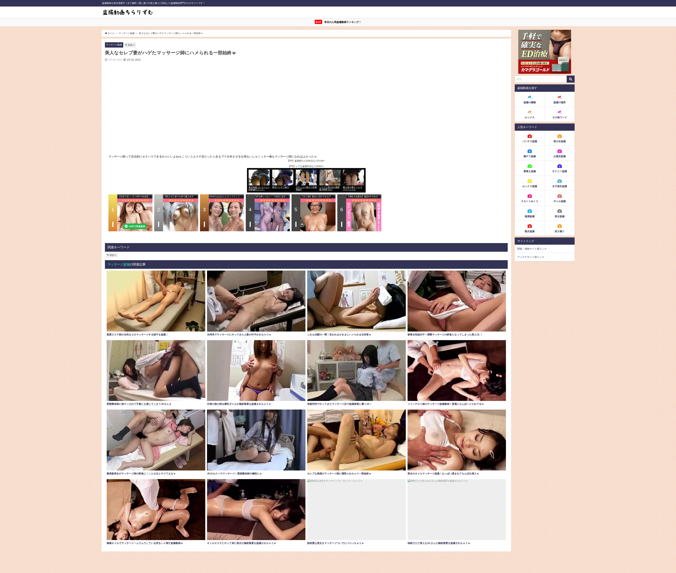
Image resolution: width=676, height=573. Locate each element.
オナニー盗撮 (559, 171)
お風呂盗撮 (559, 156)
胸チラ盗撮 (530, 156)
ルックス (530, 117)
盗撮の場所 (559, 102)
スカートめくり (529, 201)
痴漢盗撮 (530, 216)
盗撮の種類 (530, 102)
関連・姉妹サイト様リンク (532, 248)
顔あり (131, 45)
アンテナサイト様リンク (530, 257)
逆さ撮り (560, 231)
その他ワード (559, 117)
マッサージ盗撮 (114, 45)
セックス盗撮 (529, 186)
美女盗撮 (560, 216)
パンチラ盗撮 (529, 141)
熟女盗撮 (530, 231)
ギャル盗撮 (559, 201)
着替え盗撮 (530, 171)
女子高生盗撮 (559, 186)
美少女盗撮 (559, 141)
